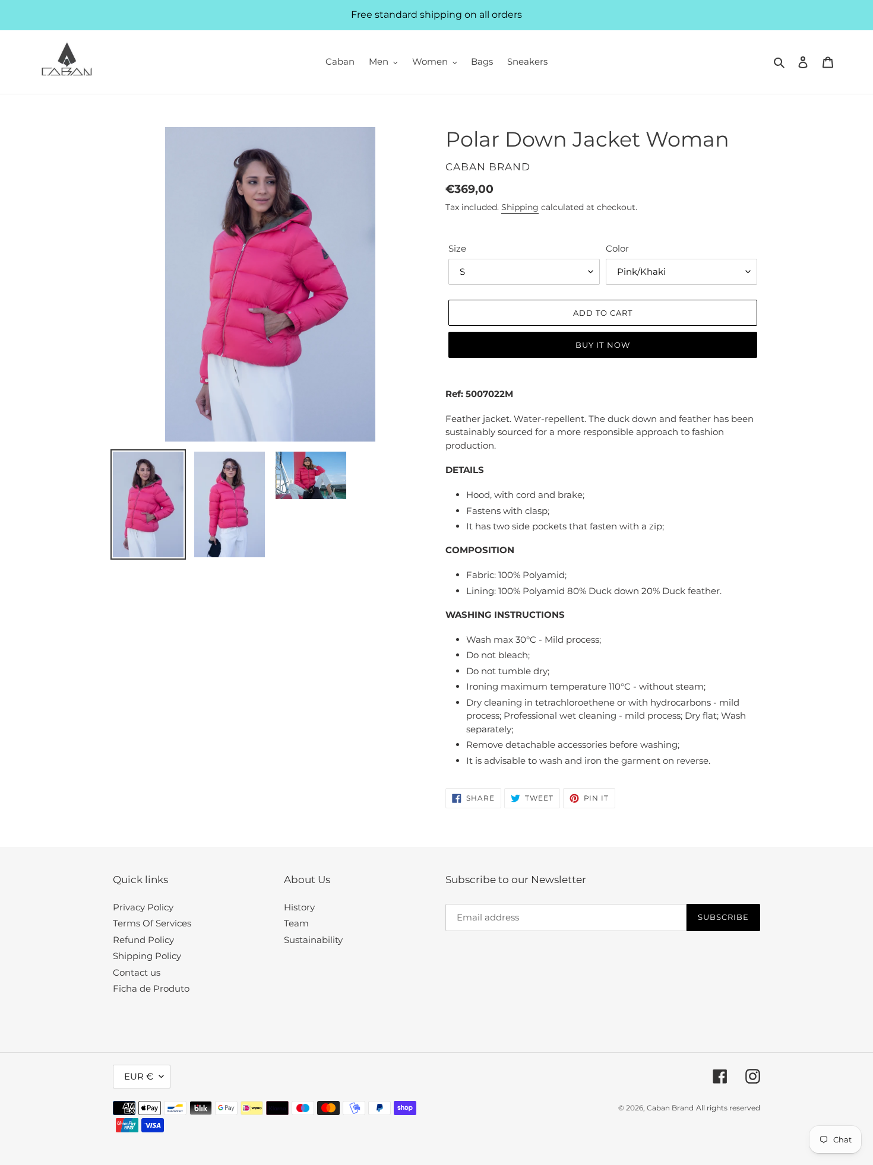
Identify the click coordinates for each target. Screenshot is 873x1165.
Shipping (520, 207)
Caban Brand (670, 1107)
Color (617, 248)
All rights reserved (728, 1107)
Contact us (136, 972)
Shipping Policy (147, 955)
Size (457, 248)
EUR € (138, 1076)
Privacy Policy (143, 907)
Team (296, 923)
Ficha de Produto (151, 988)
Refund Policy (143, 939)
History (299, 907)
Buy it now (602, 345)
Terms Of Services (152, 923)
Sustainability (313, 939)
